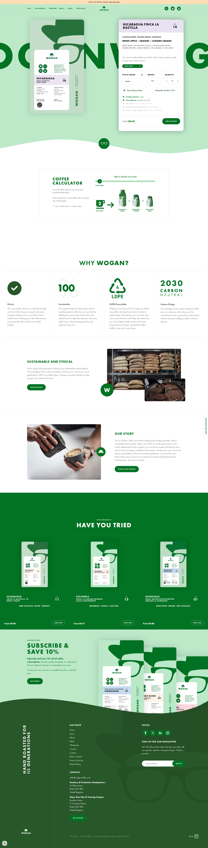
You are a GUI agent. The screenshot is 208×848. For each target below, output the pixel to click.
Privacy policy (74, 836)
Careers (73, 749)
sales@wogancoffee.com (80, 777)
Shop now (118, 2)
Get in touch (78, 818)
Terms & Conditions (86, 836)
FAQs (72, 741)
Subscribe (53, 8)
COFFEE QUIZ (81, 8)
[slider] (125, 181)
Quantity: (169, 75)
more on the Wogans (127, 469)
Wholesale (74, 745)
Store (72, 733)
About (72, 737)
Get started (35, 681)
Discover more (36, 387)
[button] (166, 9)
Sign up (179, 763)
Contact (73, 752)
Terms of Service (76, 760)
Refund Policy (75, 764)
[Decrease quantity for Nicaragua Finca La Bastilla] (166, 81)
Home (72, 730)
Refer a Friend (76, 756)
